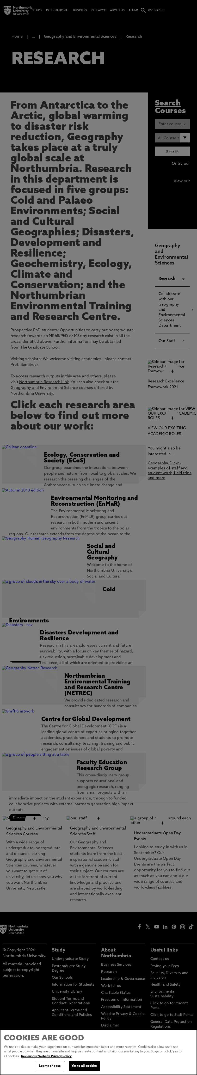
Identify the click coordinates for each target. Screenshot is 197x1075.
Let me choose (50, 1066)
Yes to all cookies (84, 1066)
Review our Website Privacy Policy (46, 1056)
